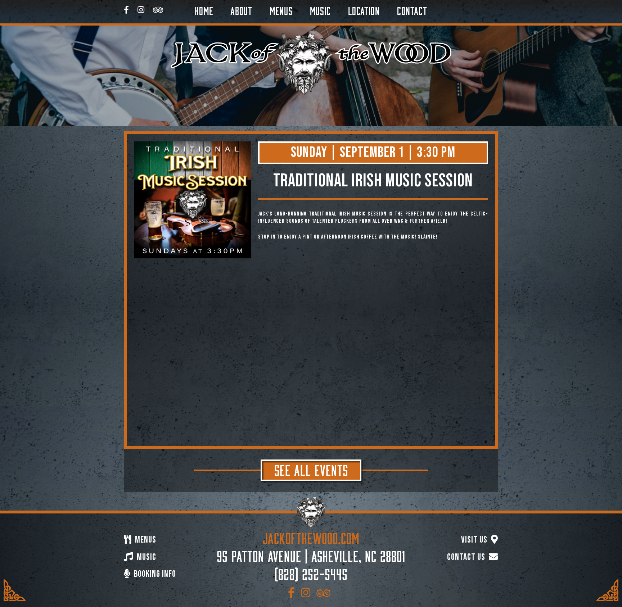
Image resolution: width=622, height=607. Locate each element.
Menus (281, 9)
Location (364, 9)
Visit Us (475, 539)
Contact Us (467, 557)
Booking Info (154, 574)
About (241, 9)
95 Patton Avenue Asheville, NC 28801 (311, 554)
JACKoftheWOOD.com (311, 536)
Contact (412, 9)
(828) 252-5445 (311, 572)
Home (204, 9)
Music (320, 9)
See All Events (311, 468)
